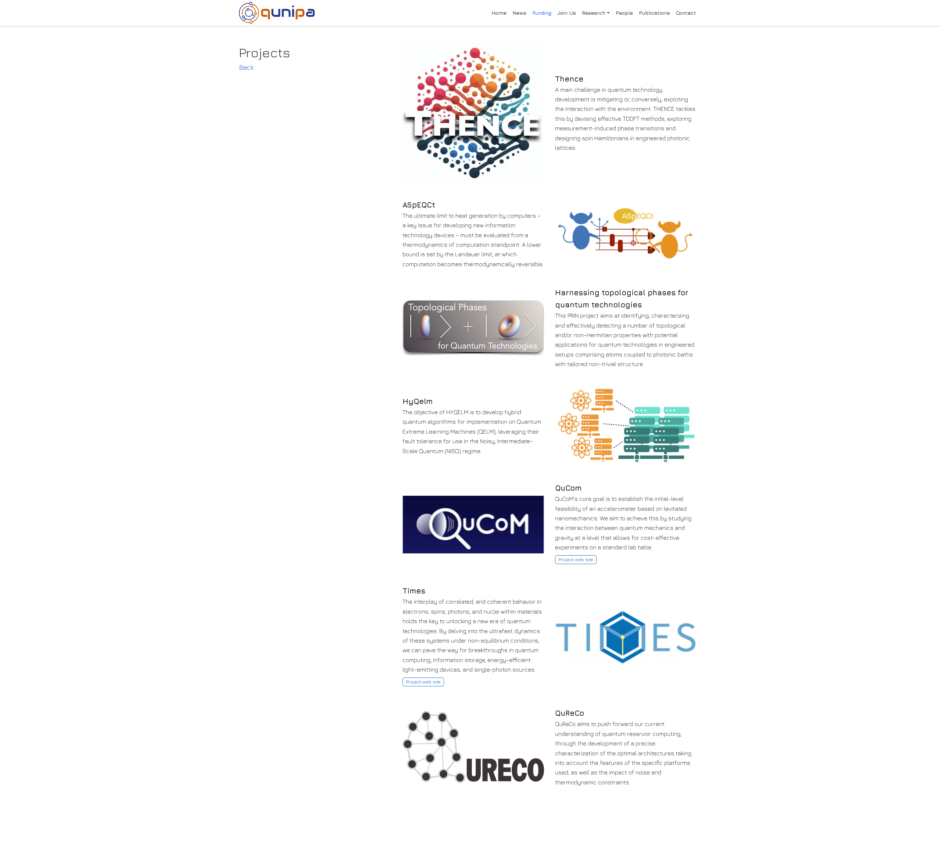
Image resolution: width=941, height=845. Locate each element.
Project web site (575, 559)
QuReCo (569, 713)
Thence (569, 79)
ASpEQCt (418, 205)
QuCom (568, 488)
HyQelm (417, 401)
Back (246, 67)
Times (413, 590)
